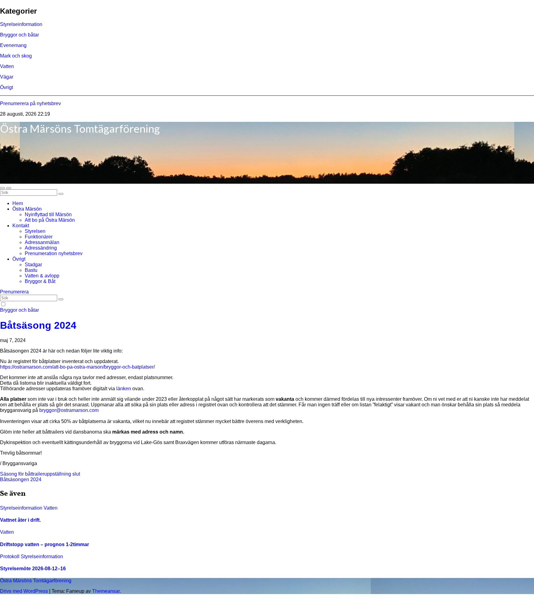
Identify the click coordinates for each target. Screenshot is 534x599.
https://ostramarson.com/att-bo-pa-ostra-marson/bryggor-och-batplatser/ (77, 367)
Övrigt (6, 87)
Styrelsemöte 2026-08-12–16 (33, 568)
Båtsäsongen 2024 (20, 479)
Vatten (7, 66)
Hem (17, 203)
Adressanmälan (42, 242)
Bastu (31, 270)
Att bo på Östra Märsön (50, 220)
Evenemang (13, 45)
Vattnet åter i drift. (20, 520)
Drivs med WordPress (24, 591)
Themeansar (106, 591)
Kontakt (20, 225)
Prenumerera (14, 291)
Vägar (6, 76)
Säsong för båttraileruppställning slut (40, 474)
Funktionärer (39, 236)
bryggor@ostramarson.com (69, 410)
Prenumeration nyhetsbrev (54, 253)
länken (123, 388)
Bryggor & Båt (40, 281)
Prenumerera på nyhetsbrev (30, 103)
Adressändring (41, 247)
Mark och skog (16, 55)
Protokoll (10, 556)
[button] (2, 188)
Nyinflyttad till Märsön (48, 214)
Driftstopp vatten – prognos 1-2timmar (44, 544)
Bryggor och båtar (19, 34)
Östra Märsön (27, 209)
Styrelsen (35, 231)
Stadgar (33, 264)
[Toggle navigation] (8, 188)
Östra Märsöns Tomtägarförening (80, 128)
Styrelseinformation (21, 24)
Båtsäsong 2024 (38, 325)
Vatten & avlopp (42, 275)
